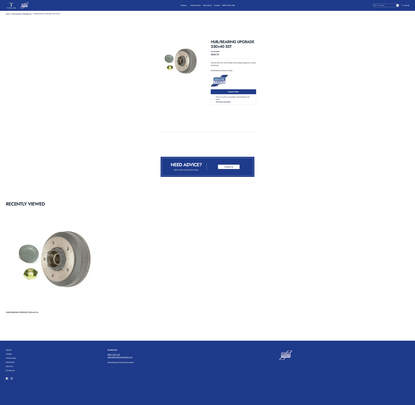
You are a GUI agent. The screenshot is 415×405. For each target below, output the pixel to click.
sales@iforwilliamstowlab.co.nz (120, 357)
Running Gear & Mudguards (21, 14)
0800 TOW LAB (114, 355)
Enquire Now (233, 92)
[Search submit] (397, 5)
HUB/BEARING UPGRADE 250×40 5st (22, 312)
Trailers (9, 354)
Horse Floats (11, 358)
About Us (9, 366)
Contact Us (10, 370)
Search (8, 350)
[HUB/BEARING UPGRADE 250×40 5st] (55, 260)
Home (8, 14)
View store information (223, 102)
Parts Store (10, 362)
